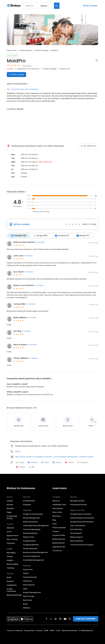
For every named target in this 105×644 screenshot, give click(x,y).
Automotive (28, 569)
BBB (33, 467)
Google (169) (41, 235)
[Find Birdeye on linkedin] (56, 619)
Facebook (34, 462)
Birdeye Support (76, 537)
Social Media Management (33, 560)
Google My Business (31, 545)
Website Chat (28, 537)
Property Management (32, 592)
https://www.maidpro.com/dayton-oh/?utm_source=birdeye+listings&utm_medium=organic (54, 456)
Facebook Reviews (30, 548)
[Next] (95, 422)
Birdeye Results (58, 543)
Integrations (12, 585)
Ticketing (10, 568)
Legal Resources (58, 547)
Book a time (57, 512)
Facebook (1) (63, 235)
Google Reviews (29, 541)
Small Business (29, 501)
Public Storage (28, 596)
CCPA (58, 630)
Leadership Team (59, 505)
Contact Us (57, 550)
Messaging (11, 553)
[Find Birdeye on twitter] (51, 619)
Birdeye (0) (84, 235)
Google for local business (33, 514)
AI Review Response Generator (82, 518)
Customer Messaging (31, 529)
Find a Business (76, 529)
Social (9, 532)
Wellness (26, 608)
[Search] (56, 6)
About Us (56, 501)
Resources (56, 516)
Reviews (10, 505)
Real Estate (27, 600)
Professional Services (78, 505)
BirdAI (9, 577)
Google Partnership (11, 590)
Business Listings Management (35, 552)
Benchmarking (12, 564)
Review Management (31, 518)
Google (21, 462)
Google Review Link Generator (82, 522)
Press (54, 524)
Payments (11, 543)
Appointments (12, 535)
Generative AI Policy (69, 630)
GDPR (46, 630)
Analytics (10, 581)
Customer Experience (31, 556)
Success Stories (58, 535)
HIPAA (52, 630)
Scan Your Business (77, 525)
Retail (25, 604)
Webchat (10, 528)
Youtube (71, 462)
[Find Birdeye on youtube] (65, 619)
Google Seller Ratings (12, 517)
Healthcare (27, 581)
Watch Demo (57, 508)
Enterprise (27, 505)
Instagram (84, 462)
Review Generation (30, 522)
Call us (17, 451)
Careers (55, 531)
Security (39, 630)
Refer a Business (76, 541)
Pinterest (22, 467)
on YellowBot (39, 242)
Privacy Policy (29, 630)
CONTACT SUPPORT (86, 618)
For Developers (76, 533)
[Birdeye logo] (14, 6)
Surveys (10, 556)
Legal (25, 589)
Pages (9, 512)
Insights (10, 560)
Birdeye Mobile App (14, 595)
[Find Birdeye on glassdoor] (69, 619)
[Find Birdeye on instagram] (60, 619)
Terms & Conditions (15, 630)
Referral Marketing (30, 533)
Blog (54, 520)
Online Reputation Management (36, 525)
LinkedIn (58, 462)
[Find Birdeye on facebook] (46, 619)
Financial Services (30, 577)
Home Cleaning (41, 50)
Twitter (46, 462)
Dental (25, 573)
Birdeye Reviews (58, 539)
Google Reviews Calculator (80, 514)
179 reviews (27, 65)
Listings (10, 501)
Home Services (25, 50)
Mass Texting (12, 539)
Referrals (10, 508)
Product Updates (59, 527)
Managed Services (77, 501)
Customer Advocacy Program (81, 545)
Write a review (90, 5)
